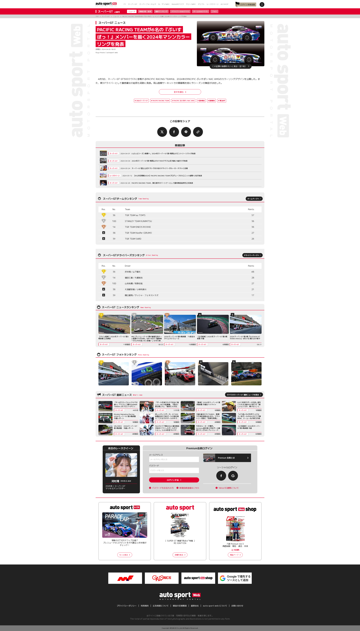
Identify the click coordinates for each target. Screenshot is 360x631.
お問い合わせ (237, 605)
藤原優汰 (212, 100)
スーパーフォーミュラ (147, 4)
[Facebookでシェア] (174, 132)
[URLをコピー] (198, 132)
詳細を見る (179, 554)
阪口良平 (222, 100)
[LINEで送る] (186, 132)
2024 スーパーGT (142, 100)
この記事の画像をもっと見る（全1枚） (229, 66)
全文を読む (179, 91)
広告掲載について (161, 605)
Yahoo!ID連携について (229, 488)
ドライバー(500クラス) (180, 11)
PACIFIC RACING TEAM (161, 100)
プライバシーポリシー (127, 605)
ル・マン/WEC (164, 4)
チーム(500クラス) (200, 11)
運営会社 (195, 605)
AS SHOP (224, 4)
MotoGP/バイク (178, 4)
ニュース (131, 11)
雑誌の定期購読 (180, 605)
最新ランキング (161, 11)
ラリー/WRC (191, 4)
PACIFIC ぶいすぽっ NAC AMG (184, 100)
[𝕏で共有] (162, 132)
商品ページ (234, 554)
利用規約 (145, 605)
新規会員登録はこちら (189, 488)
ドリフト (201, 4)
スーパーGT (132, 4)
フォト (214, 11)
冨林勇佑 (202, 100)
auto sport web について (215, 605)
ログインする (173, 480)
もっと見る (123, 554)
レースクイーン (213, 4)
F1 (125, 4)
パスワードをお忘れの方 (163, 488)
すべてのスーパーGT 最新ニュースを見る (243, 394)
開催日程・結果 (145, 11)
